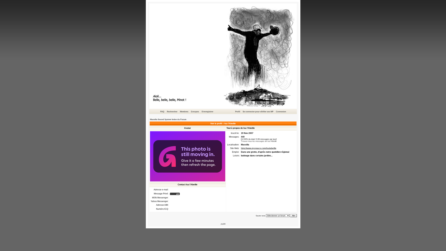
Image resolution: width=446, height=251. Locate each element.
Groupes (195, 112)
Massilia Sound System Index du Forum (168, 119)
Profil (237, 112)
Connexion (281, 112)
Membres (184, 112)
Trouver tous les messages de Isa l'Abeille (259, 141)
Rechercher (172, 112)
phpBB (223, 224)
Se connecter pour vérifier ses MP (258, 112)
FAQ (162, 112)
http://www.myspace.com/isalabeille (258, 148)
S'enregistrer (207, 112)
